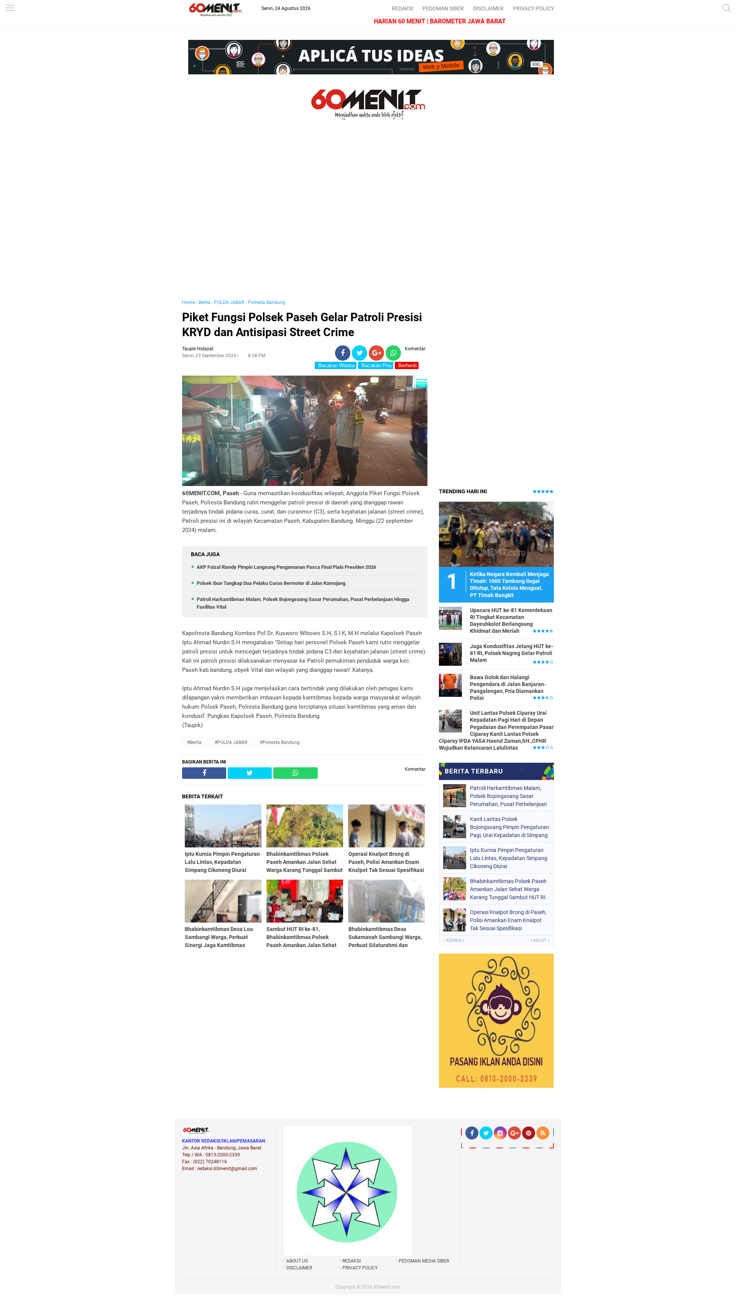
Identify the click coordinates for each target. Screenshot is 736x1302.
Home (188, 302)
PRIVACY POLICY (533, 8)
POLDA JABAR (229, 302)
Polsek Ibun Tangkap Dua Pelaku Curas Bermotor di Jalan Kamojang (271, 583)
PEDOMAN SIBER (443, 8)
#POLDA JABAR (231, 742)
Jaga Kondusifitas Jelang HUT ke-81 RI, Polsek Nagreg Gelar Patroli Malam (511, 653)
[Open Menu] (9, 8)
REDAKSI (402, 8)
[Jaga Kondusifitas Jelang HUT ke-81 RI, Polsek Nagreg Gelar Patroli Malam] (450, 654)
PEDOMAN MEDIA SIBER (424, 1261)
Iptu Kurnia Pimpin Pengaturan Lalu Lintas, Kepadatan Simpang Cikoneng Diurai (508, 858)
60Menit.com (387, 1287)
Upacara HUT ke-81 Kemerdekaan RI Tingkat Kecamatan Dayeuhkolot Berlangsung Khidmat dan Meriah (511, 620)
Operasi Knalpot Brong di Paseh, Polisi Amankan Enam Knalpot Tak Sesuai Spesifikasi (508, 920)
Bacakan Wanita (336, 365)
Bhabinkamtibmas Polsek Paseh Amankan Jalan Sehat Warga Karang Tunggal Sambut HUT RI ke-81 (508, 889)
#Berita (194, 742)
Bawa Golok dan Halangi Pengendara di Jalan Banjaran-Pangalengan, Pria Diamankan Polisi (508, 687)
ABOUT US (297, 1261)
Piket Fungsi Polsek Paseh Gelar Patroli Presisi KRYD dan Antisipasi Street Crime (302, 324)
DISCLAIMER (488, 8)
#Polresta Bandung (280, 742)
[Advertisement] (304, 217)
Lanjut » (540, 940)
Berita (204, 302)
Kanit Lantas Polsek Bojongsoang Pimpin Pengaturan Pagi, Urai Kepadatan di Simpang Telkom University (509, 827)
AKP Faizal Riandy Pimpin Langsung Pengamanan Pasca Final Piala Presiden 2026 (286, 567)
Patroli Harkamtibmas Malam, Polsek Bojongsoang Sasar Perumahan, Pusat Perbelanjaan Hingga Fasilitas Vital (508, 796)
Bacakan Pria (375, 365)
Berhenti (407, 365)
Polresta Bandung (266, 302)
